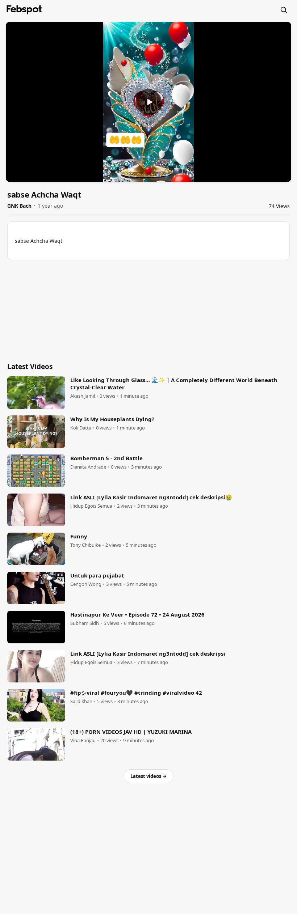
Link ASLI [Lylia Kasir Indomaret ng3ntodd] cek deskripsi (147, 653)
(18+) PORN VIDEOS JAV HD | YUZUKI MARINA (131, 731)
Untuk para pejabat (97, 575)
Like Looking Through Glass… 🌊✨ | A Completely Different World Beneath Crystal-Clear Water (173, 383)
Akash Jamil (82, 396)
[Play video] (148, 102)
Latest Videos (30, 366)
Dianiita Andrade (88, 467)
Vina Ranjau (83, 740)
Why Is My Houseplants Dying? (112, 419)
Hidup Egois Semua (91, 506)
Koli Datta (80, 428)
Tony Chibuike (85, 545)
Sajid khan (81, 701)
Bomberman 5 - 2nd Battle (106, 458)
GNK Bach (19, 205)
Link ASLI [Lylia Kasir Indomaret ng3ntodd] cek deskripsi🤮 (151, 497)
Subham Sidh (84, 623)
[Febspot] (24, 10)
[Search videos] (283, 10)
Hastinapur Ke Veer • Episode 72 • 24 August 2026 (137, 614)
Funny (78, 536)
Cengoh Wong (85, 584)
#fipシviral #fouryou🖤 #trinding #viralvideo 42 (136, 692)
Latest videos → (148, 776)
